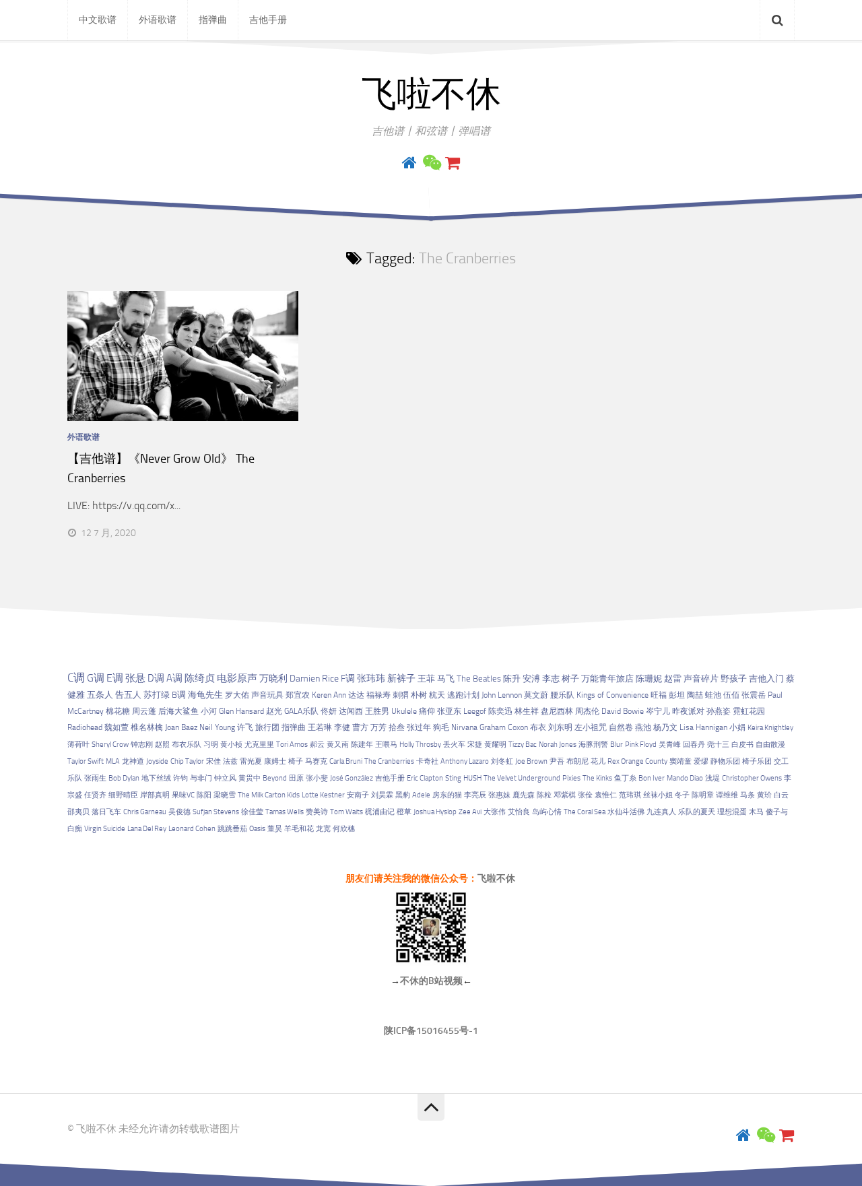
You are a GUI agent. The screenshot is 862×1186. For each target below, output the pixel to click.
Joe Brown (531, 761)
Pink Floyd (641, 744)
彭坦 (677, 695)
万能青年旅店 (607, 678)
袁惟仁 (606, 795)
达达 (356, 695)
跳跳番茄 (232, 828)
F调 (348, 678)
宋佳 (213, 761)
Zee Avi (470, 812)
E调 (114, 678)
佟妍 (329, 711)
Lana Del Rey (146, 828)
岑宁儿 (658, 711)
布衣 (538, 727)
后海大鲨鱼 (178, 711)
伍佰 (731, 695)
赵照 (162, 744)
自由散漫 (770, 744)
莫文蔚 (536, 695)
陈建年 (362, 744)
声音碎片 (701, 678)
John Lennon (502, 695)
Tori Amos (292, 744)
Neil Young (217, 727)
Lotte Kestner (323, 795)
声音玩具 (267, 695)
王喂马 (386, 744)
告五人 (128, 695)
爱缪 (701, 761)
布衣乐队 (186, 744)
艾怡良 (519, 812)
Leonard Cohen (192, 828)
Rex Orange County (637, 761)
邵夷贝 (78, 812)
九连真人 (661, 812)
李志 (551, 678)
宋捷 (474, 744)
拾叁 (397, 727)
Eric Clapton (425, 778)
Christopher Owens (752, 778)
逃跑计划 (463, 695)
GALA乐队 (301, 711)
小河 (209, 711)
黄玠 (764, 795)
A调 (174, 678)
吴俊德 (179, 812)
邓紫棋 (565, 795)
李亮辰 (475, 795)
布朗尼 (577, 761)
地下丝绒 (156, 778)
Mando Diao (685, 778)
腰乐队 (562, 695)
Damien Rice (314, 678)
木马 (756, 812)
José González (351, 778)
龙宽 (323, 828)
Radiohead (84, 727)
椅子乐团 (757, 761)
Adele (421, 795)
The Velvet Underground (522, 778)
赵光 (274, 711)
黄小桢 (231, 744)
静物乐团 (725, 761)
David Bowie (622, 711)
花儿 (598, 761)
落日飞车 (106, 812)
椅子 (295, 761)
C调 (76, 677)
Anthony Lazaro (464, 761)
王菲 (426, 678)
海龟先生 (205, 695)
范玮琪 (630, 795)
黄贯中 (249, 778)
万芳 (378, 727)
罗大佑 (237, 695)
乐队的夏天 (696, 812)
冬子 (682, 795)
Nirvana (464, 727)
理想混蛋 (732, 812)
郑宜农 (298, 695)
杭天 (437, 695)
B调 (179, 695)
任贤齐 (95, 795)
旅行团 (267, 727)
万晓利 (273, 678)
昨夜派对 (688, 711)
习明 (210, 744)
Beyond (275, 778)
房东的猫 (447, 795)
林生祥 (527, 711)
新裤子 (401, 678)
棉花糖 (118, 711)
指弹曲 (213, 20)
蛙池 (713, 695)
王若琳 (320, 727)
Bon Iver (651, 778)
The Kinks (597, 778)
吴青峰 (670, 744)
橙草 (404, 812)
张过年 (419, 727)
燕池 (643, 727)
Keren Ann (329, 695)
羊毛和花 (299, 828)
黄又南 (338, 744)
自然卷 (621, 727)
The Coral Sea (584, 812)
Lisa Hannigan (703, 727)
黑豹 (402, 795)
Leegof (474, 711)
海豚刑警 (593, 744)
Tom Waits (346, 812)
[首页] (409, 163)
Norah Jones (557, 744)
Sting (453, 778)
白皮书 (742, 744)
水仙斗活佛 (625, 812)
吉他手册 (268, 20)
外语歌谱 (157, 20)
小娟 (737, 727)
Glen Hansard (241, 711)
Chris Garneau (144, 812)
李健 (342, 727)
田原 (296, 778)
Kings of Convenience (612, 695)
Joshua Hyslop (435, 812)
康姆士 (275, 761)
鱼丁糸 (625, 778)
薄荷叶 (78, 744)
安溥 (531, 678)
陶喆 (695, 695)
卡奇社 (427, 761)
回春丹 (694, 744)
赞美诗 (317, 812)
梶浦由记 (380, 812)
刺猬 (401, 695)
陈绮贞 (200, 678)
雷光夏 (251, 761)
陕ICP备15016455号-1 (431, 1030)
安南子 (358, 795)
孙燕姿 (718, 711)
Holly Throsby (420, 744)
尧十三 (718, 744)
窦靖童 (680, 761)
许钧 (180, 778)
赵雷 (673, 678)
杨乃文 (665, 727)
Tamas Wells (284, 812)
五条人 (100, 695)
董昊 (274, 828)
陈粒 (544, 795)
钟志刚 (142, 744)
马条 (747, 795)
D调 (155, 678)
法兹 (230, 761)
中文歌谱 (98, 20)
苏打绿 (156, 695)
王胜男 (377, 711)
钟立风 (225, 778)
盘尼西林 (557, 711)
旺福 (659, 695)
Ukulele (404, 711)
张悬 (135, 678)
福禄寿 (378, 695)
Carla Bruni (345, 761)
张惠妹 (499, 795)
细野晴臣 (123, 795)
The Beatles (479, 678)
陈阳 (204, 795)
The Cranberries (389, 761)
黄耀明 (495, 744)
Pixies (571, 778)
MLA (113, 761)
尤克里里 (259, 744)
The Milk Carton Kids (269, 795)
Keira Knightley (770, 727)
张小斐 (317, 778)
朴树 (419, 695)
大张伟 (495, 812)
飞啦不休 (431, 94)
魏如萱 (116, 727)
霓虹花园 (749, 711)
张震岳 (753, 695)
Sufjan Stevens (216, 812)
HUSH (472, 778)
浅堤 (712, 778)
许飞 (245, 727)
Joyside (157, 761)
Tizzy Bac (522, 744)
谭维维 (727, 795)
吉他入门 (766, 678)
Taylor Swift (85, 761)
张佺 (585, 795)
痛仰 (427, 711)
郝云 (317, 744)
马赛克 (316, 761)
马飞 (446, 678)
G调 (95, 677)
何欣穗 (344, 828)
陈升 (512, 678)
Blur (616, 744)
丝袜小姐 (658, 795)
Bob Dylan (123, 778)
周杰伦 (587, 711)
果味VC (183, 795)
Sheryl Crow (110, 744)
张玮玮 (371, 678)
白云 (781, 795)
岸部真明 (155, 795)
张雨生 (95, 778)
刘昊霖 (382, 795)
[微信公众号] (431, 163)
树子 (570, 678)
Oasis (257, 828)
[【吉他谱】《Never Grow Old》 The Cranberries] (182, 356)
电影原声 (237, 678)
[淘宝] (452, 163)
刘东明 (560, 727)
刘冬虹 (502, 761)
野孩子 (734, 678)
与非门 (201, 778)
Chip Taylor (187, 761)
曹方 (360, 727)
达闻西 (351, 711)
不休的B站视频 (431, 981)
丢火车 (454, 744)
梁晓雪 (224, 795)
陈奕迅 (500, 711)
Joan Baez (181, 727)
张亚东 (449, 711)
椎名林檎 (147, 727)
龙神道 (133, 761)
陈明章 (703, 795)
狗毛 (441, 727)
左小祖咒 (590, 727)
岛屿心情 (547, 812)
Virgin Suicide (104, 828)
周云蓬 (144, 711)
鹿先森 (523, 795)
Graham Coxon (503, 727)
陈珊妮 (649, 678)
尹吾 (557, 761)
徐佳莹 (252, 812)
